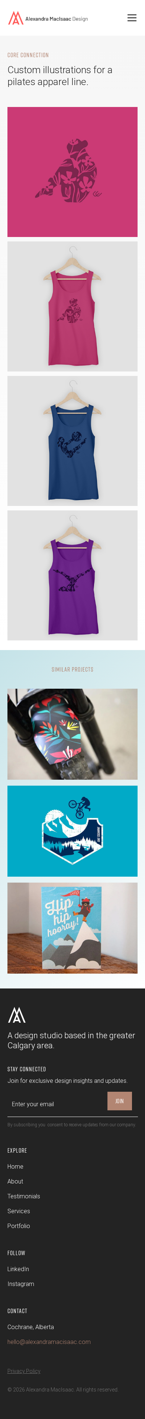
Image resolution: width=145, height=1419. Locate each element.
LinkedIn (18, 1269)
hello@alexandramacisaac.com (49, 1341)
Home (15, 1166)
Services (18, 1211)
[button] (130, 18)
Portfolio (18, 1226)
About (15, 1181)
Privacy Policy (24, 1371)
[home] (53, 18)
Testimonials (23, 1196)
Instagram (20, 1284)
